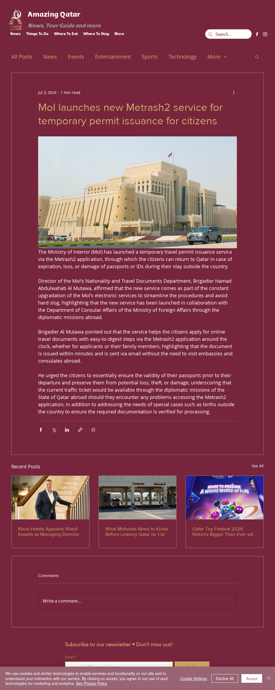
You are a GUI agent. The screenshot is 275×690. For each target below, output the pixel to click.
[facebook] (257, 34)
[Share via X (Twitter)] (53, 429)
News (50, 56)
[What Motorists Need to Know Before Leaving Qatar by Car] (137, 497)
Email (71, 657)
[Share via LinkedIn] (67, 429)
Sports (150, 56)
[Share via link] (80, 429)
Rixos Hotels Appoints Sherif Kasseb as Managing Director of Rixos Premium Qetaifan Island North (48, 531)
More (213, 56)
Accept (252, 678)
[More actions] (233, 92)
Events (76, 56)
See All (258, 465)
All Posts (21, 56)
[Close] (268, 678)
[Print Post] (93, 429)
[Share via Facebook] (40, 429)
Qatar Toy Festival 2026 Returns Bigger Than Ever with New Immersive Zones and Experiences (224, 531)
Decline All (225, 678)
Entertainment (113, 56)
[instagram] (265, 34)
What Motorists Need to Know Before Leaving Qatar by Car (136, 531)
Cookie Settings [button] (193, 678)
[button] (256, 56)
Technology (182, 56)
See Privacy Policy (91, 683)
